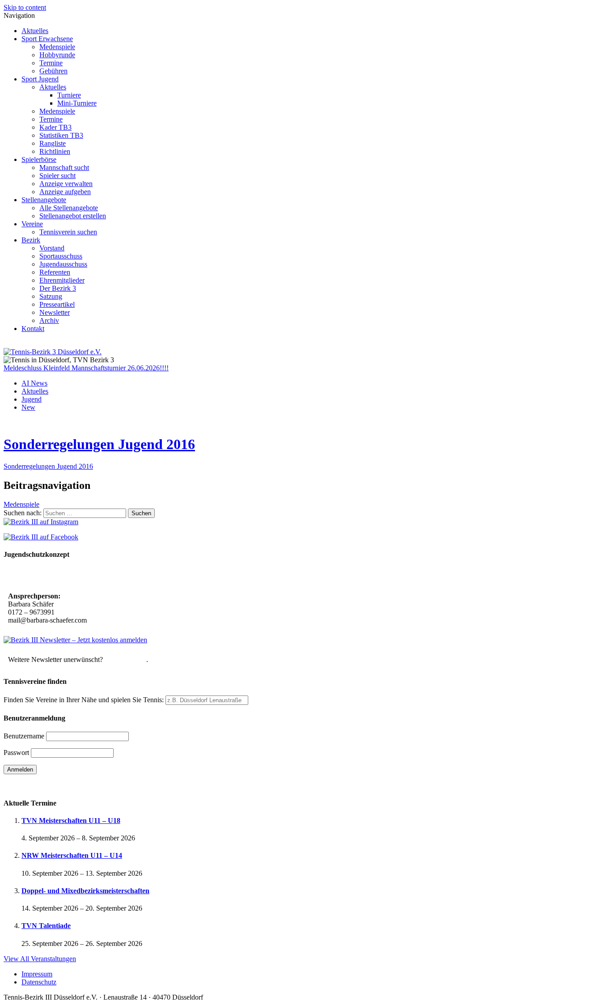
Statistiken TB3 (61, 135)
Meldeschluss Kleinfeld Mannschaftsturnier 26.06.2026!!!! (86, 368)
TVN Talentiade (46, 925)
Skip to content (25, 7)
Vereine (32, 224)
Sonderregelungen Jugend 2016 (99, 444)
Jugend (31, 399)
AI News (34, 383)
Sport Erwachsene (47, 38)
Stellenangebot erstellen (72, 216)
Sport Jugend (40, 79)
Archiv (49, 320)
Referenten (54, 272)
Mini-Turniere (77, 103)
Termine (51, 63)
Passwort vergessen (31, 785)
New (28, 407)
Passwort (16, 752)
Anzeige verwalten (66, 183)
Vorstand (51, 248)
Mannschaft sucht (64, 167)
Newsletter (54, 312)
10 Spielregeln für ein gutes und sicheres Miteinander (88, 576)
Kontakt (32, 328)
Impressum (36, 974)
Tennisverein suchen (68, 232)
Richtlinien (54, 151)
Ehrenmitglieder (62, 280)
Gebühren (53, 71)
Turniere (69, 95)
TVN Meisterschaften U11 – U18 (70, 820)
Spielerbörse (38, 159)
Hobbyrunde (57, 55)
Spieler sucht (57, 175)
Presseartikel (57, 304)
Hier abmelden (125, 659)
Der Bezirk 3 (57, 288)
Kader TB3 (55, 127)
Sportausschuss (60, 256)
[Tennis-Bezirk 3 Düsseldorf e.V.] (53, 352)
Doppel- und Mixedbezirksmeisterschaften (85, 891)
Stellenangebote (43, 200)
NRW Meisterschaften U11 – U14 (71, 855)
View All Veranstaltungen (40, 959)
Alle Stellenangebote (68, 208)
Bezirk (30, 240)
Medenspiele (57, 47)
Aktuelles (34, 30)
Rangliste (52, 143)
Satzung (50, 296)
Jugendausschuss (63, 264)
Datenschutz (38, 982)
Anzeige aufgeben (65, 191)
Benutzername (24, 736)
